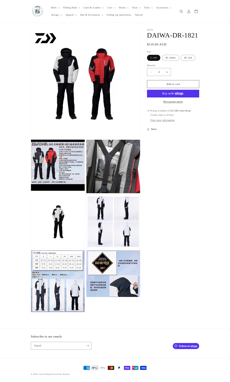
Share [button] (154, 129)
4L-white (171, 58)
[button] (55, 7)
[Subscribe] (87, 346)
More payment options (173, 101)
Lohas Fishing (45, 374)
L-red (154, 58)
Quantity (151, 65)
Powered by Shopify (61, 374)
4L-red (188, 58)
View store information (162, 120)
